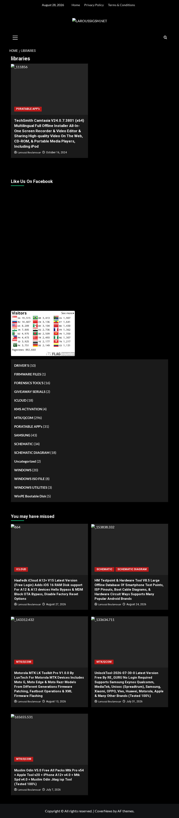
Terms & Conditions (121, 5)
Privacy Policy (94, 5)
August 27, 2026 (56, 604)
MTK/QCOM (23, 418)
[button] (15, 37)
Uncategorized (25, 461)
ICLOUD (20, 400)
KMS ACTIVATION (28, 409)
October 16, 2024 (56, 152)
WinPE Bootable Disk (30, 496)
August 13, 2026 (56, 701)
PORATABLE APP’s (28, 108)
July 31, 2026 (134, 701)
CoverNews (103, 811)
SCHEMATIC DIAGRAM (32, 453)
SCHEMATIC (23, 444)
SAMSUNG (22, 435)
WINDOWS (22, 470)
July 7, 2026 (53, 789)
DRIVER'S (21, 365)
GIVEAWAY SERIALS (29, 392)
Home (76, 5)
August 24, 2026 (136, 604)
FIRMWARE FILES (27, 374)
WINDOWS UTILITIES (30, 487)
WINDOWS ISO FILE (29, 479)
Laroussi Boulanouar (29, 152)
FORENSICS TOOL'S (28, 383)
